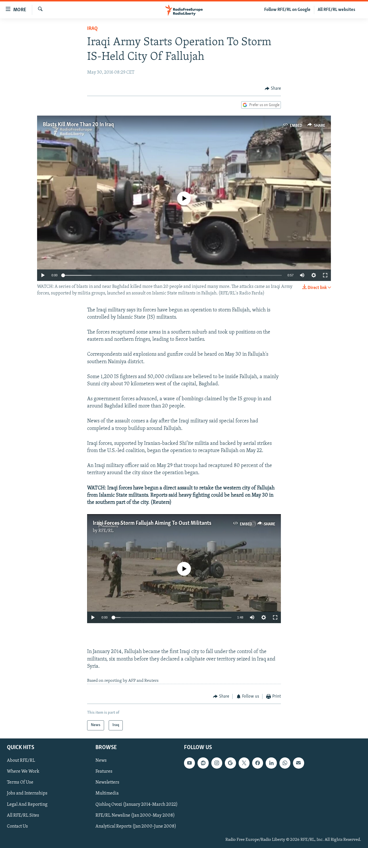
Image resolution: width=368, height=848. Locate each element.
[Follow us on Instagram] (216, 762)
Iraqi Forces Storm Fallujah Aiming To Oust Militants (152, 523)
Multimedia (107, 793)
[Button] (273, 88)
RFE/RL (106, 531)
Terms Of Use (20, 782)
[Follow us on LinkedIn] (271, 762)
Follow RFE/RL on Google (287, 9)
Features (103, 771)
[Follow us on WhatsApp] (284, 762)
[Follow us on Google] (230, 762)
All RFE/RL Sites (23, 815)
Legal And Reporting (27, 804)
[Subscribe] (298, 762)
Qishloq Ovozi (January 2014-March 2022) (136, 804)
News (101, 760)
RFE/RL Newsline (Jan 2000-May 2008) (135, 815)
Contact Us (17, 826)
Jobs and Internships (27, 793)
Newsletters (107, 782)
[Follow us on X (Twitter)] (244, 762)
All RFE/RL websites (336, 9)
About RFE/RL (21, 760)
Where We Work (23, 771)
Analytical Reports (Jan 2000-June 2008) (135, 826)
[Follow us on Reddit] (203, 762)
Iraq (92, 28)
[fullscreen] (325, 275)
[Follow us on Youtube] (189, 762)
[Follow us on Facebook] (257, 762)
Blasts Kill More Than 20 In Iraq (78, 125)
